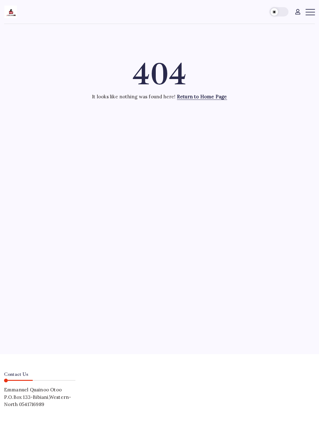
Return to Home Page (202, 97)
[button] (278, 12)
